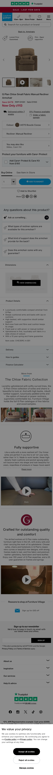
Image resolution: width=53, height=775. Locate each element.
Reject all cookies (26, 760)
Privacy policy (26, 739)
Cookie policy (11, 739)
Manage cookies (26, 767)
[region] (26, 749)
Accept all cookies (26, 751)
